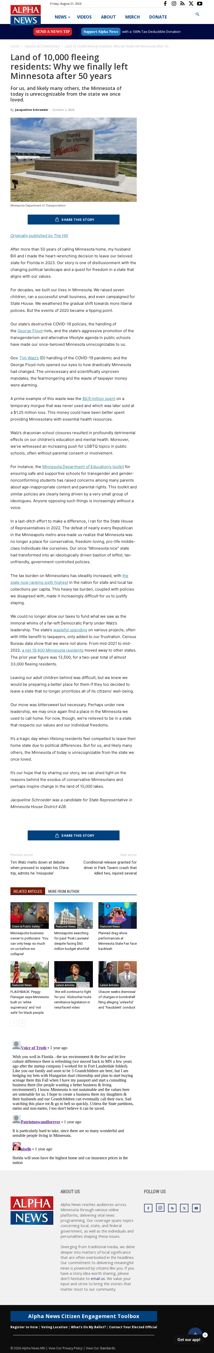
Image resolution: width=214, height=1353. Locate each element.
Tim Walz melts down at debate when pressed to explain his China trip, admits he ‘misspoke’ (39, 868)
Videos (84, 17)
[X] (191, 3)
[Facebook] (165, 3)
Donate (158, 17)
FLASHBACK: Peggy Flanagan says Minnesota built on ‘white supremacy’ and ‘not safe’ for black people (29, 1002)
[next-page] (22, 1023)
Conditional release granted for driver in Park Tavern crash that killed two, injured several (110, 868)
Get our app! (188, 1339)
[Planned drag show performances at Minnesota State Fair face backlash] (117, 915)
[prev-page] (13, 1023)
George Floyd (30, 330)
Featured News (66, 926)
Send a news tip (53, 31)
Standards (107, 1348)
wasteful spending (70, 629)
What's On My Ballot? (88, 1327)
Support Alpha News (101, 31)
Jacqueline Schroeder (31, 110)
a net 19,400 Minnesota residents (53, 650)
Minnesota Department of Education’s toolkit (83, 466)
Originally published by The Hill (39, 235)
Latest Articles (65, 985)
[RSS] (182, 3)
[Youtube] (200, 3)
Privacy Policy (72, 1348)
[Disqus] (73, 1104)
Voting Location (54, 1327)
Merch (132, 17)
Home (15, 46)
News (61, 17)
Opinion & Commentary (42, 46)
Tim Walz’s (29, 357)
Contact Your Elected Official (133, 1327)
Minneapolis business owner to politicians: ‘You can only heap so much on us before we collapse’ (29, 943)
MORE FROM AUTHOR (63, 891)
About (108, 17)
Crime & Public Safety (26, 926)
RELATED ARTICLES (28, 891)
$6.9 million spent (98, 398)
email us (98, 1278)
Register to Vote (24, 1327)
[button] (197, 14)
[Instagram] (174, 3)
